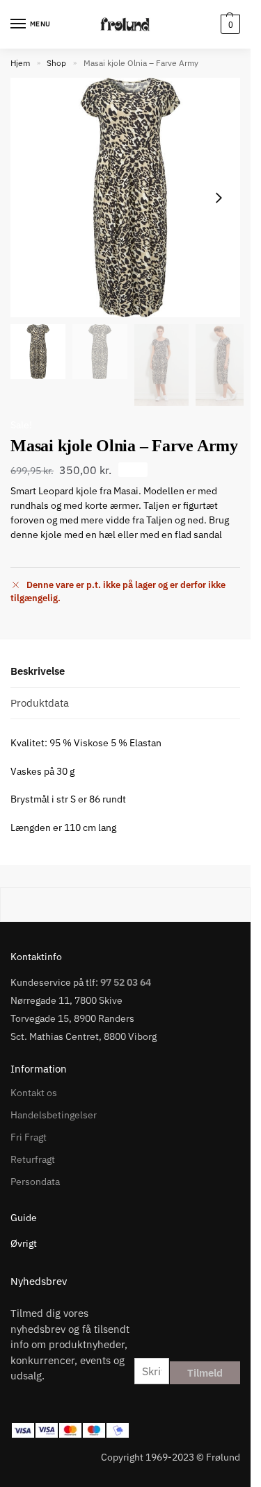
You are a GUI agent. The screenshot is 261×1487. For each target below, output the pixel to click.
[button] (228, 24)
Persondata (35, 1181)
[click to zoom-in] (130, 197)
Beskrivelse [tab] (37, 671)
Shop (56, 63)
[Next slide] (218, 197)
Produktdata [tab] (39, 702)
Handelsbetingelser (53, 1115)
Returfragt (32, 1159)
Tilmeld (205, 1372)
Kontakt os (33, 1092)
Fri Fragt (28, 1137)
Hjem (20, 63)
